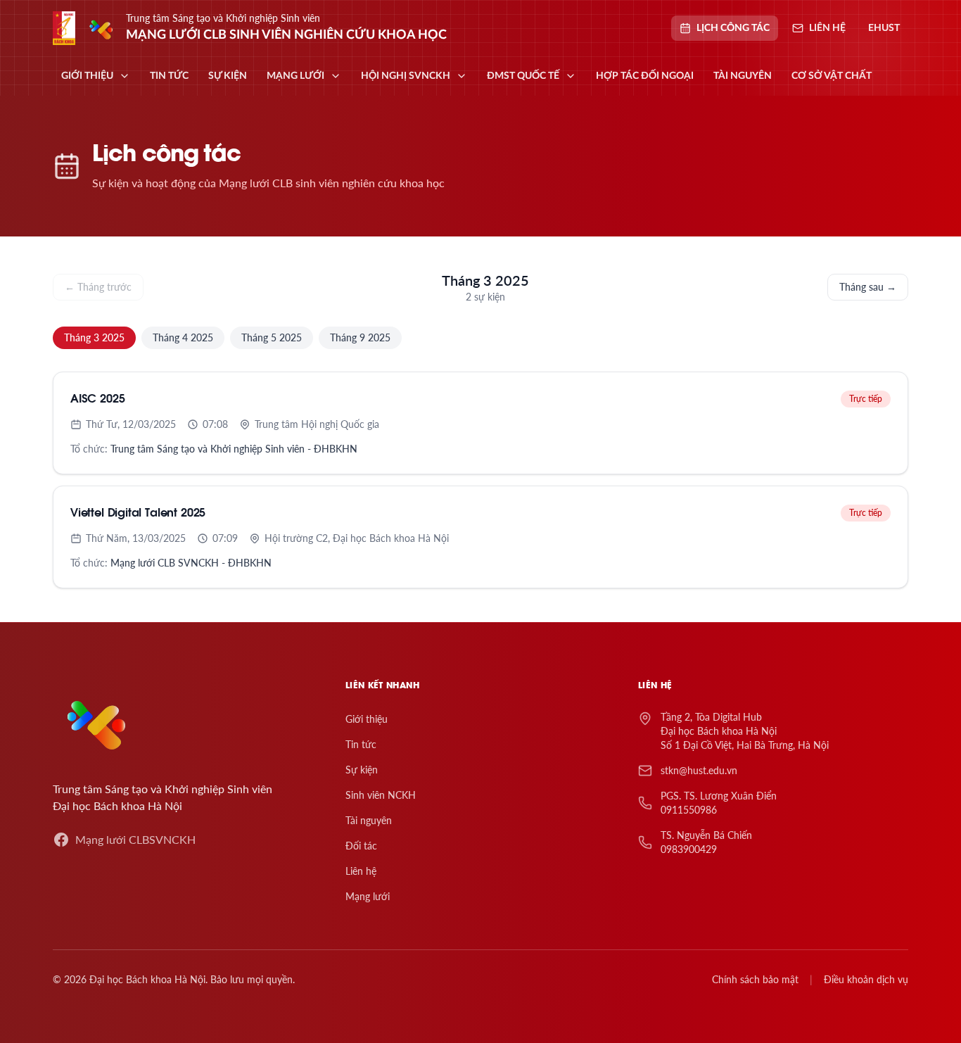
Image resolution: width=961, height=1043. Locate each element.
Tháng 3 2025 (94, 337)
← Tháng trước (98, 287)
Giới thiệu (366, 719)
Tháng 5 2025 (271, 337)
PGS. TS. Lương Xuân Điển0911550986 (719, 803)
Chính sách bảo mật (755, 979)
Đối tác (361, 846)
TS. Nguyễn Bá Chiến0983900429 (706, 842)
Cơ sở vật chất (831, 76)
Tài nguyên (742, 76)
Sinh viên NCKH (380, 795)
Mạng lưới (367, 896)
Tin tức (169, 76)
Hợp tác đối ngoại (645, 76)
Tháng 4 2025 (183, 337)
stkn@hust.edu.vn (699, 770)
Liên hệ (360, 871)
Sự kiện (227, 76)
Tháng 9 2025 (360, 337)
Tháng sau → (867, 287)
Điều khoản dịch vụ (866, 979)
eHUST (884, 28)
